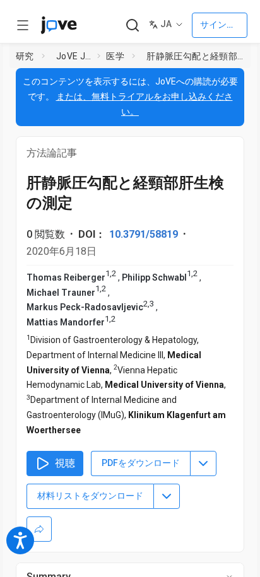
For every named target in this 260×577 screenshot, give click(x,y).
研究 (25, 56)
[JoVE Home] (58, 25)
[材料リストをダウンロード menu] (166, 496)
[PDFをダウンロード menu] (203, 463)
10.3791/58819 (143, 234)
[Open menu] (23, 25)
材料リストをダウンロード (90, 496)
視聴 (65, 463)
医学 (115, 56)
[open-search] (132, 25)
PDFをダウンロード (141, 463)
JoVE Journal (74, 56)
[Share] (39, 529)
